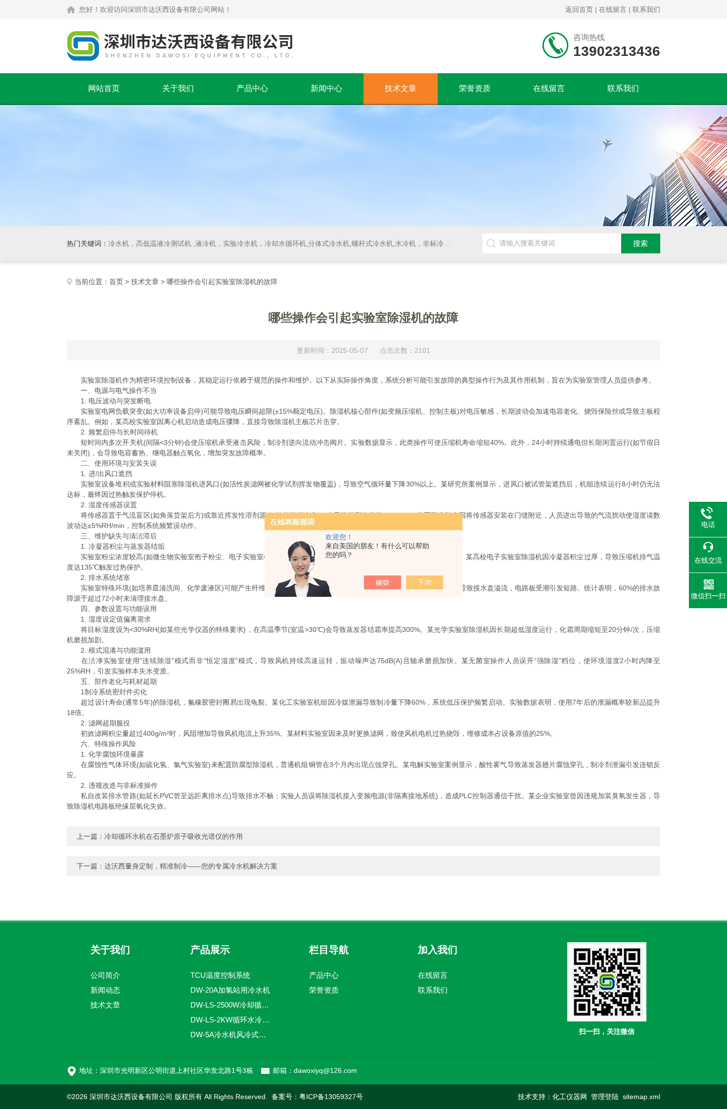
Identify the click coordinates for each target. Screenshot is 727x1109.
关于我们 (178, 88)
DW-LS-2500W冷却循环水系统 (230, 1005)
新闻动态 (105, 990)
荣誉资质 (475, 88)
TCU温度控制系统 (220, 975)
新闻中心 (326, 88)
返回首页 (579, 9)
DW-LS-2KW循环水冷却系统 (230, 1019)
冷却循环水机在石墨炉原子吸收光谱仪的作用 (173, 836)
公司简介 (105, 975)
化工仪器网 (569, 1097)
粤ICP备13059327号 (331, 1097)
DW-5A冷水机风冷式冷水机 (230, 1034)
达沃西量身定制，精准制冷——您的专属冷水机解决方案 (190, 866)
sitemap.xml (641, 1097)
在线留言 (613, 9)
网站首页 (104, 88)
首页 (116, 282)
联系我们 (646, 9)
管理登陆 (605, 1097)
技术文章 (400, 88)
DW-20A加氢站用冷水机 (230, 990)
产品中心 (252, 88)
